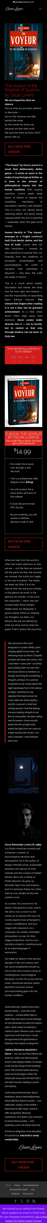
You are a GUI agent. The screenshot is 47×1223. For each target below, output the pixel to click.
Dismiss (38, 1221)
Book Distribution (30, 1185)
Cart (33, 1190)
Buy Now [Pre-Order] (18, 1190)
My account (28, 1194)
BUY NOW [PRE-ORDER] (20, 149)
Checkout (15, 1194)
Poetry (17, 1185)
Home (8, 1185)
